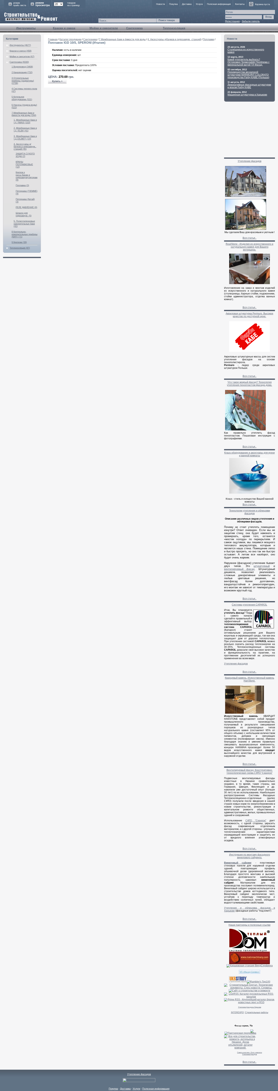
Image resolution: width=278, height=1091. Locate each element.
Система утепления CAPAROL (249, 604)
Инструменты (26, 28)
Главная (53, 39)
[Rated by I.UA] (139, 1081)
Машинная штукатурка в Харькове (247, 94)
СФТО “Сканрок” (255, 820)
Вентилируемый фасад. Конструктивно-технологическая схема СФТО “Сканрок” (250, 771)
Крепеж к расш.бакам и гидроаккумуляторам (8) (26, 176)
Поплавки (208, 39)
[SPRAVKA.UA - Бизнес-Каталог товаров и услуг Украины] (239, 1030)
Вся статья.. (249, 238)
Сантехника (134, 28)
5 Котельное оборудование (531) (22, 98)
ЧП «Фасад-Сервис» (249, 972)
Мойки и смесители (104, 28)
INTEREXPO (237, 1012)
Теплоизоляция (174, 28)
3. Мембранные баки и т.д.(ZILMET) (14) (25, 137)
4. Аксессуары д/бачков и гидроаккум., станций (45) (25, 146)
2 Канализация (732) (22, 72)
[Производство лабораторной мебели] (249, 963)
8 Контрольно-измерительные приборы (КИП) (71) (24, 234)
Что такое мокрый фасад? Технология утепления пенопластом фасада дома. (249, 383)
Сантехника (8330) (19, 62)
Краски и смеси (64, 28)
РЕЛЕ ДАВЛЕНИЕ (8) (26, 207)
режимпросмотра (42, 4)
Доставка (187, 4)
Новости (160, 4)
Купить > (57, 81)
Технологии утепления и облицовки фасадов (249, 512)
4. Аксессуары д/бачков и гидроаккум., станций (174, 39)
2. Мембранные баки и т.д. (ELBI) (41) (25, 129)
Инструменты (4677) (20, 45)
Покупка (173, 4)
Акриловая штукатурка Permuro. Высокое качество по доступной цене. (249, 315)
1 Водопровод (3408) (22, 66)
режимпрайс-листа (19, 4)
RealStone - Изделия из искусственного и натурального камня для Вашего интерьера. (249, 247)
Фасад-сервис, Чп (243, 1025)
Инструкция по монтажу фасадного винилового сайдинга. (249, 856)
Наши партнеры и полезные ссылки (249, 925)
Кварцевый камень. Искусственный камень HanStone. (249, 679)
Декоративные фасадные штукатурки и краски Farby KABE (249, 86)
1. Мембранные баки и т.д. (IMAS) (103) (25, 121)
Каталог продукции (70, 39)
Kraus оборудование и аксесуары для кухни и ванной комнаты (249, 454)
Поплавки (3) (22, 185)
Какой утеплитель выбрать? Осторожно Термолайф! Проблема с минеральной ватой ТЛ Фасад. (248, 62)
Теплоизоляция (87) (20, 248)
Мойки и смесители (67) (22, 56)
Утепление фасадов (249, 161)
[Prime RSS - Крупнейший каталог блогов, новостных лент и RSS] (249, 1002)
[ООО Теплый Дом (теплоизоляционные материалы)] (249, 950)
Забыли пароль (251, 21)
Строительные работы (256, 1012)
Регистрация (232, 21)
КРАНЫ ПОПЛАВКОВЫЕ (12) (24, 164)
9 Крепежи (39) (19, 242)
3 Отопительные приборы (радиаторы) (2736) (23, 80)
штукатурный (262, 566)
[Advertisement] (132, 101)
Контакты (240, 4)
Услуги (199, 4)
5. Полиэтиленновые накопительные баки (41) (24, 223)
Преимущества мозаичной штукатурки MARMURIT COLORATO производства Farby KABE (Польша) (248, 75)
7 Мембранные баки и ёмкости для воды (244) (24, 114)
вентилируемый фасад (239, 569)
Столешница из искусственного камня (246, 51)
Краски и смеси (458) (21, 51)
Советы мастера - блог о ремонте (249, 1052)
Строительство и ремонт (31, 17)
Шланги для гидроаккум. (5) (24, 214)
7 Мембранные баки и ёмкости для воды (122, 39)
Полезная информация (219, 4)
